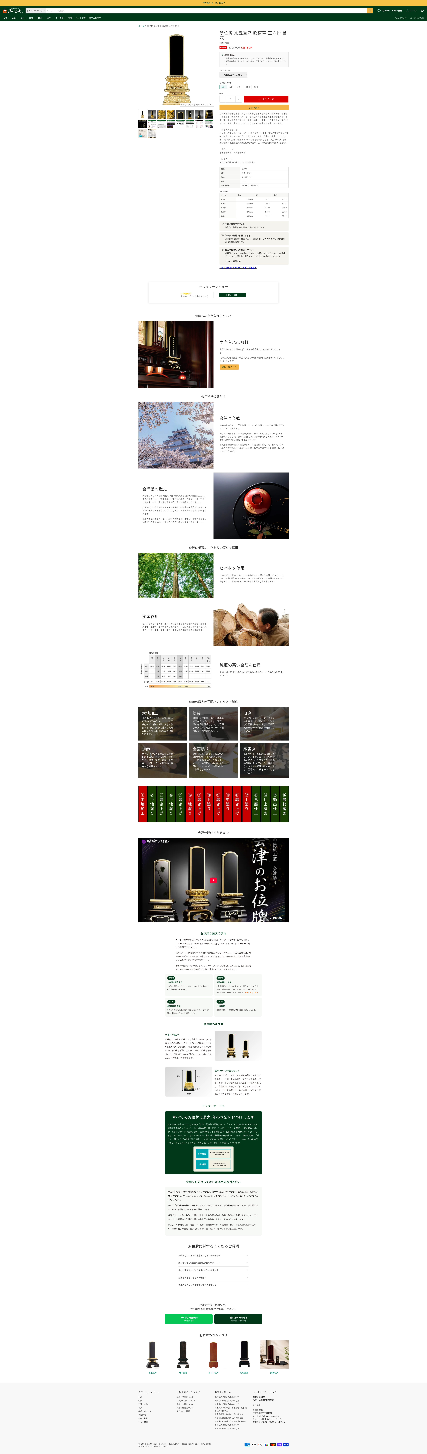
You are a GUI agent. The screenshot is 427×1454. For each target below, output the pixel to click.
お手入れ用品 (95, 18)
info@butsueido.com (269, 1416)
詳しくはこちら (229, 367)
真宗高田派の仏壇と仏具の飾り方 (229, 1418)
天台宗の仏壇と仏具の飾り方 (227, 1400)
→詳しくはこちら (251, 992)
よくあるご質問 (417, 18)
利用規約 (141, 1444)
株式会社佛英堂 (206, 1444)
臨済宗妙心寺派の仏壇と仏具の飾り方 (231, 1421)
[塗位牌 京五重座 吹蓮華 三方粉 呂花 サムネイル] (142, 124)
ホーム (141, 26)
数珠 (40, 18)
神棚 (70, 18)
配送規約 (163, 1444)
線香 (49, 18)
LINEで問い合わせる (189, 1319)
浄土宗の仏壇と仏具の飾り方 (227, 1404)
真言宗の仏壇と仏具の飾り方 (227, 1397)
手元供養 (59, 18)
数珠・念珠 (143, 1404)
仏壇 (5, 18)
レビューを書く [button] (232, 295)
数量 (221, 94)
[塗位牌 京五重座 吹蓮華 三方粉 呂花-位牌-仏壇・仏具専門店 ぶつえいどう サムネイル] (142, 114)
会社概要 (256, 1405)
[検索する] (370, 10)
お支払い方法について (186, 1400)
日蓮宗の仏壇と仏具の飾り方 (227, 1428)
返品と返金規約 (174, 1444)
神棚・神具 (143, 1418)
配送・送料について (185, 1397)
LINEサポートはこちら (271, 1419)
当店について (401, 18)
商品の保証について (185, 1408)
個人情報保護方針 (152, 1444)
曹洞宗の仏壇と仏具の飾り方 (227, 1425)
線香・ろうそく (145, 1411)
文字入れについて (225, 70)
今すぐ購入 (254, 107)
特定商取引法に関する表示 (190, 1444)
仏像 (14, 18)
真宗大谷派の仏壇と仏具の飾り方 (229, 1414)
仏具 (22, 18)
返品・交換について (185, 1404)
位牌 (31, 18)
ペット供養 (81, 18)
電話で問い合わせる (238, 1319)
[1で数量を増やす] (239, 99)
